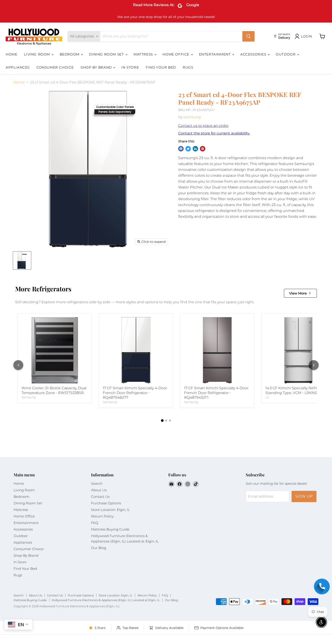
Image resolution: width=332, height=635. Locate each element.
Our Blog (98, 548)
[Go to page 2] (166, 420)
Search (97, 483)
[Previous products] (18, 365)
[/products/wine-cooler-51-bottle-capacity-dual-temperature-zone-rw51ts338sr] (54, 350)
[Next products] (314, 365)
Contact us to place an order (203, 125)
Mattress (143, 54)
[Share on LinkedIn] (195, 148)
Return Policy (102, 516)
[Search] (248, 36)
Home (11, 54)
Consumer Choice (55, 67)
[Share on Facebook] (181, 148)
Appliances (18, 67)
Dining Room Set (107, 54)
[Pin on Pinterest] (202, 148)
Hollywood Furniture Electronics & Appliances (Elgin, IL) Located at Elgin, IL (106, 600)
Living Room (37, 54)
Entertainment (215, 54)
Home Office (176, 54)
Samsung (192, 117)
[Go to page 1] (162, 420)
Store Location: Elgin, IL (110, 510)
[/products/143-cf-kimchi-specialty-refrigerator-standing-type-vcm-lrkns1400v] (298, 350)
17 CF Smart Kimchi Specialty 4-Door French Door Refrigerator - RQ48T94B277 (135, 393)
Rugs (188, 67)
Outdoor (286, 54)
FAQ (94, 523)
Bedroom (70, 54)
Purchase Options (106, 503)
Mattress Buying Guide (110, 529)
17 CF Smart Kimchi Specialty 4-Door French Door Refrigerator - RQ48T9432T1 (216, 393)
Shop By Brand (97, 67)
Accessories (253, 54)
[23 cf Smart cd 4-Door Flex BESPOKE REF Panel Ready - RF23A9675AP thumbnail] (22, 260)
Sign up (304, 496)
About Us (99, 490)
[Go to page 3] (170, 420)
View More (298, 293)
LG (267, 397)
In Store (130, 67)
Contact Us (100, 496)
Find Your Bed (161, 67)
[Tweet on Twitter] (188, 148)
